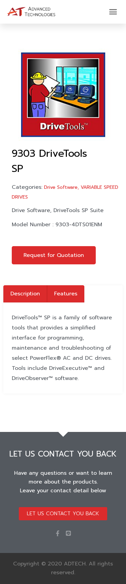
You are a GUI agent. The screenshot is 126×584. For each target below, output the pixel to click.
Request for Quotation (54, 255)
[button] (113, 11)
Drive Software (61, 187)
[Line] (68, 533)
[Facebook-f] (57, 533)
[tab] (25, 293)
